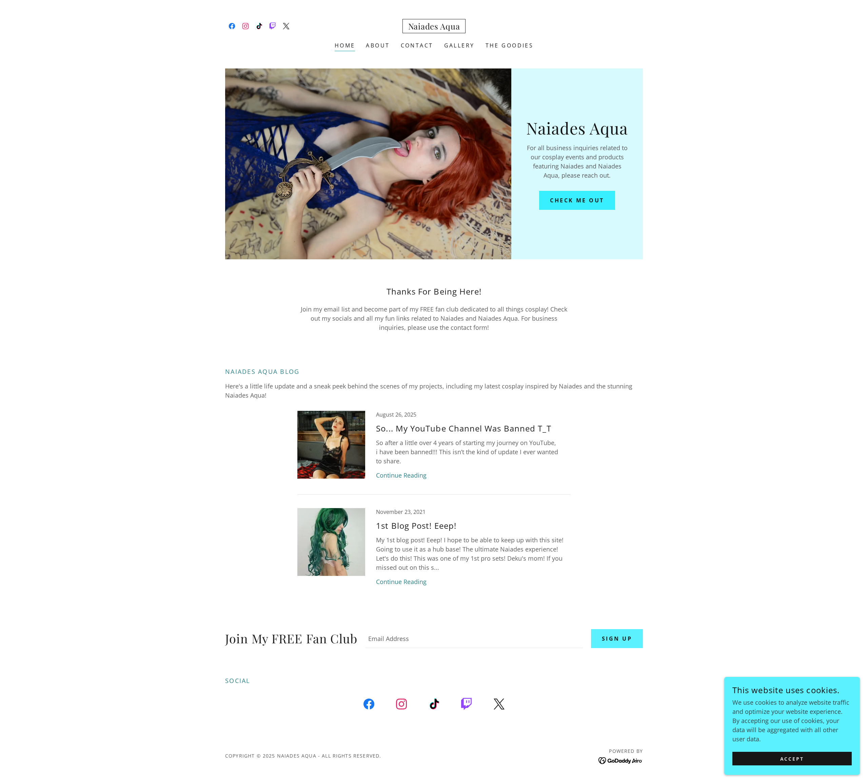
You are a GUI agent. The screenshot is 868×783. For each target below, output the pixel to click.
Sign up (617, 638)
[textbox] (474, 638)
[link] (232, 26)
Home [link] (345, 45)
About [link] (378, 45)
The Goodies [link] (510, 45)
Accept (792, 759)
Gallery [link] (459, 45)
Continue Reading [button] (401, 475)
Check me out (577, 200)
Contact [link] (417, 45)
